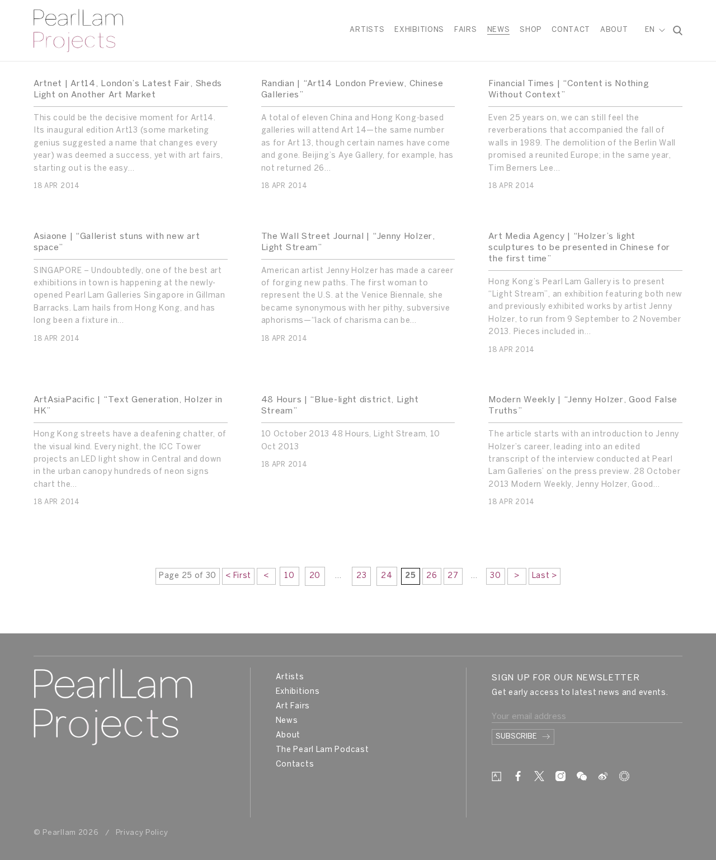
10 (289, 576)
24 (386, 576)
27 (452, 576)
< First (238, 576)
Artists (367, 30)
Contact (571, 30)
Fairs (465, 30)
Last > (544, 576)
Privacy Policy (142, 832)
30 (495, 576)
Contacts (295, 764)
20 (315, 576)
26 (431, 576)
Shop (530, 30)
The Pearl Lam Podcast (322, 750)
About (614, 30)
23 (361, 576)
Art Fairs (293, 706)
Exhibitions (419, 30)
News (498, 30)
